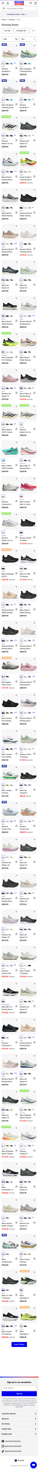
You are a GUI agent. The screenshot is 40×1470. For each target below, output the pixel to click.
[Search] (4, 8)
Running (11, 19)
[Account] (7, 3)
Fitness (4, 19)
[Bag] (35, 3)
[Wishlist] (30, 3)
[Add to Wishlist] (16, 45)
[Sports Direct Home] (19, 3)
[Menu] (2, 3)
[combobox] (19, 8)
